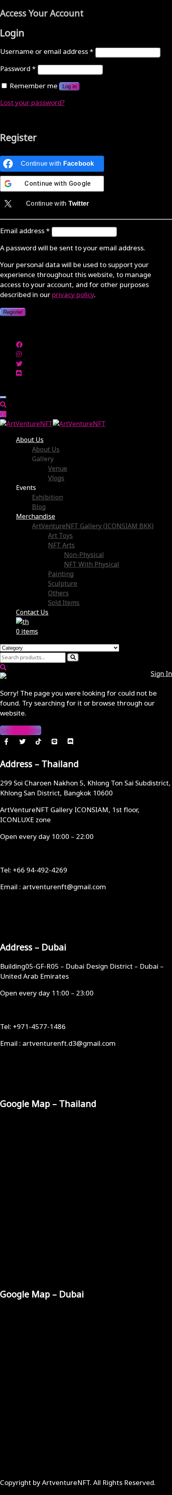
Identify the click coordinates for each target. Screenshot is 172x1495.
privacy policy (73, 295)
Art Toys (60, 536)
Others (58, 593)
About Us (30, 440)
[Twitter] (22, 741)
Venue (57, 469)
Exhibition (47, 497)
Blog (39, 507)
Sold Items (64, 603)
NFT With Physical (91, 564)
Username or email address (46, 52)
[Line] (54, 741)
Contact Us (32, 612)
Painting (61, 574)
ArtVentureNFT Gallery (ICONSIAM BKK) (93, 526)
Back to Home (20, 730)
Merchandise (35, 516)
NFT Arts (61, 545)
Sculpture (62, 584)
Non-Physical (84, 555)
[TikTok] (38, 741)
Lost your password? (32, 103)
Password (18, 69)
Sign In (161, 674)
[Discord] (70, 741)
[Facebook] (6, 741)
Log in (69, 86)
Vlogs (56, 478)
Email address (25, 231)
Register (12, 312)
